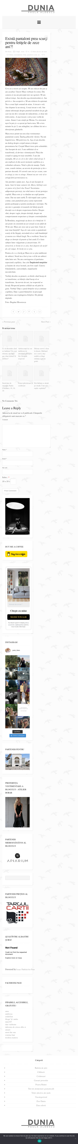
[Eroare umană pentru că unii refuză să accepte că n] (23, 673)
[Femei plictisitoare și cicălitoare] (25, 373)
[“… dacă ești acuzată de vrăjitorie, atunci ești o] (23, 661)
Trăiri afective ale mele (40, 52)
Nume (4, 450)
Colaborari (41, 1076)
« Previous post (8, 322)
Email (4, 459)
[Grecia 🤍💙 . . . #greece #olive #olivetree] (11, 661)
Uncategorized (41, 1097)
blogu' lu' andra (11, 1019)
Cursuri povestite (41, 1080)
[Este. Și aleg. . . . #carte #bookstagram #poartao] (23, 710)
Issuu (18, 969)
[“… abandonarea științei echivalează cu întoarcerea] (11, 686)
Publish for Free (28, 969)
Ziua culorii (41, 1105)
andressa (8, 1013)
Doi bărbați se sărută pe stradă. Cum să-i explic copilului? (41, 385)
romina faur (10, 1035)
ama (7, 1011)
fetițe (24, 55)
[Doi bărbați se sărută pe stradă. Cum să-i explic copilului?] (41, 373)
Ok (39, 1141)
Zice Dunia (41, 1101)
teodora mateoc (11, 1037)
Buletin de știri (41, 1068)
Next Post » (46, 322)
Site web (4, 468)
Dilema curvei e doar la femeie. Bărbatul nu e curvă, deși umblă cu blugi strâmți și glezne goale (41, 354)
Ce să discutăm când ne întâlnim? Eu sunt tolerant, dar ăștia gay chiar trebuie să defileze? (9, 353)
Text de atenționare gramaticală (41, 1088)
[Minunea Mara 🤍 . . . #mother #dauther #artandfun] (11, 722)
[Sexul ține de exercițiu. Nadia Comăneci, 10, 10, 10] (9, 373)
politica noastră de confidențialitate (18, 624)
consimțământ (18, 55)
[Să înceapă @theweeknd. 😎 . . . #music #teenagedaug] (23, 722)
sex (39, 55)
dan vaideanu (10, 1024)
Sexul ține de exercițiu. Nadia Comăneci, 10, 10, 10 (8, 387)
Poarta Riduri (41, 1084)
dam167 (8, 1021)
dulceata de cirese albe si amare (15, 1028)
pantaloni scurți (32, 55)
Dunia (9, 52)
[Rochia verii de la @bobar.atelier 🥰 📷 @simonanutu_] (23, 698)
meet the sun (10, 1032)
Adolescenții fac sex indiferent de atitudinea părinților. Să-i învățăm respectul (25, 353)
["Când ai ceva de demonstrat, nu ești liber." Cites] (11, 698)
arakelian (9, 1016)
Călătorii (41, 1072)
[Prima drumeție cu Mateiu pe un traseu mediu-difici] (11, 710)
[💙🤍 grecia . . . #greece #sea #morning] (11, 673)
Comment (5, 420)
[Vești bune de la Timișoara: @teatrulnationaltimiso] (23, 686)
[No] (75, 1139)
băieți (11, 55)
